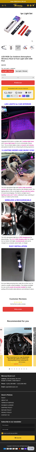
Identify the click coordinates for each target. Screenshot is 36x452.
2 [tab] (12, 369)
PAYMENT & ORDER (7, 405)
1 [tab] (9, 369)
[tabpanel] (18, 346)
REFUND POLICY (6, 410)
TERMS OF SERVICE (7, 402)
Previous (2, 27)
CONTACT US (5, 415)
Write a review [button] (18, 309)
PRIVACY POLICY (6, 412)
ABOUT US (4, 400)
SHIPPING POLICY (6, 407)
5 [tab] (19, 369)
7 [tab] (24, 369)
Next (33, 27)
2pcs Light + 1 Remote (21, 71)
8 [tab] (26, 369)
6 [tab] (21, 369)
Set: (8, 68)
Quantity (3, 75)
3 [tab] (14, 369)
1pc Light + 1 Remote (7, 71)
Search (3, 397)
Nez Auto (17, 446)
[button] (15, 362)
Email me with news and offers (10, 433)
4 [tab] (16, 369)
